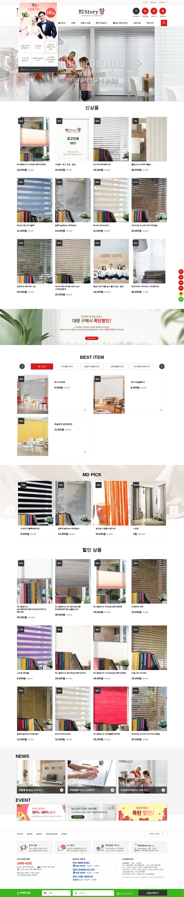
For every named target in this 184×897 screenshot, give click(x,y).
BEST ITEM (92, 357)
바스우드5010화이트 (101, 164)
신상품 (92, 107)
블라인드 (62, 23)
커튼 (73, 23)
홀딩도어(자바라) (120, 23)
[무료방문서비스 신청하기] (92, 777)
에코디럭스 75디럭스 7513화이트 (145, 286)
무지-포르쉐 (59, 382)
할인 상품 (92, 549)
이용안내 (39, 834)
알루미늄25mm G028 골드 (28, 734)
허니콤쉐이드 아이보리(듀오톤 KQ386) (109, 673)
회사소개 (20, 834)
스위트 (98, 528)
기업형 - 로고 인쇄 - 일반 (65, 164)
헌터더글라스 (101, 23)
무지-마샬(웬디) (138, 382)
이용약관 (29, 834)
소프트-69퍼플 (23, 673)
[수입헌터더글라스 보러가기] (143, 777)
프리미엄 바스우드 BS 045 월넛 (144, 225)
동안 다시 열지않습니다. (31, 69)
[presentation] (10, 510)
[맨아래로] (181, 883)
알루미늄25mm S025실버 (65, 225)
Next (139, 63)
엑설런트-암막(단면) (63, 424)
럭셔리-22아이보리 (101, 225)
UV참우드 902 (137, 607)
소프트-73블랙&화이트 (142, 528)
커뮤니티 (150, 23)
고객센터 (64, 834)
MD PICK (92, 474)
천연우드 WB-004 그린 (26, 286)
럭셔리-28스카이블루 (26, 225)
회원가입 (153, 2)
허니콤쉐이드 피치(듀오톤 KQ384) (31, 164)
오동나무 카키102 (138, 673)
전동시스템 (85, 23)
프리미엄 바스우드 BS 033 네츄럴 (145, 734)
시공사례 (137, 23)
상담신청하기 (153, 893)
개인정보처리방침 (51, 834)
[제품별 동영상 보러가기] (41, 777)
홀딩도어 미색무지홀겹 (141, 164)
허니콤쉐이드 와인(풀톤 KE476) (106, 734)
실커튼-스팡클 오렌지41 (68, 528)
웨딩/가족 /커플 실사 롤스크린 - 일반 (108, 286)
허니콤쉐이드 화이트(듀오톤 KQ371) (70, 673)
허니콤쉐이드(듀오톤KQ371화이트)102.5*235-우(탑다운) (31, 609)
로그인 (145, 2)
